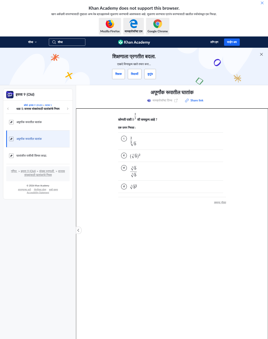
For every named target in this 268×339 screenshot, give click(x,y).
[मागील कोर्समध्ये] (8, 108)
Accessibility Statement (38, 192)
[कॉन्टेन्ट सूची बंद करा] (79, 230)
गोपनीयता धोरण (40, 190)
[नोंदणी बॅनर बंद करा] (261, 54)
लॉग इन (214, 42)
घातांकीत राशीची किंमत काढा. (31, 155)
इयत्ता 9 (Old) (28, 171)
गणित (14, 171)
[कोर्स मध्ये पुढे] (67, 108)
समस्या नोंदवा (220, 202)
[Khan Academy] (134, 42)
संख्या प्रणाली (47, 171)
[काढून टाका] (262, 3)
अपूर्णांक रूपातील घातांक (29, 122)
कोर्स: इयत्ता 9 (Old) (33, 105)
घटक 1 (48, 105)
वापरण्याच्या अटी (24, 190)
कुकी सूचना (53, 190)
